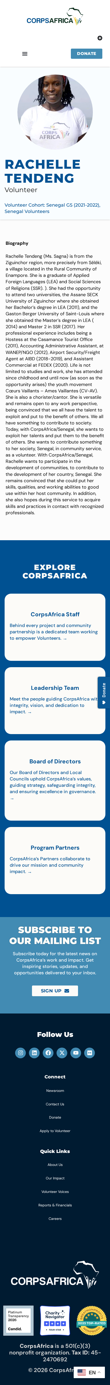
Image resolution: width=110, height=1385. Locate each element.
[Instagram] (20, 1053)
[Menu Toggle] (99, 38)
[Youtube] (75, 1053)
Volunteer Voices (55, 1191)
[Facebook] (48, 1053)
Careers (55, 1218)
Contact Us (55, 1104)
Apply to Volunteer (55, 1131)
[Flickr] (89, 1053)
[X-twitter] (62, 1053)
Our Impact (55, 1178)
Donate (55, 1117)
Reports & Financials (55, 1205)
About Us (55, 1164)
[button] (24, 54)
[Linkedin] (34, 1053)
